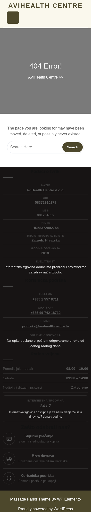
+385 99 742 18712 (46, 313)
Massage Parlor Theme (30, 499)
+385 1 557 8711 (45, 299)
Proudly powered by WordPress (45, 509)
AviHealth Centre (45, 5)
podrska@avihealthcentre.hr (45, 326)
